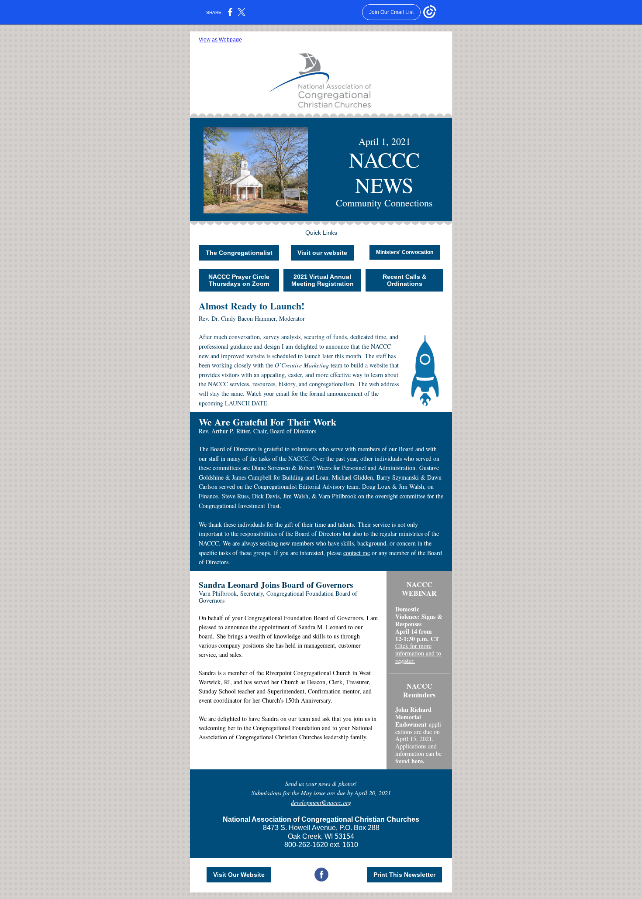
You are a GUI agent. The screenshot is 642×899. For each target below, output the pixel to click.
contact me (356, 553)
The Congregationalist (239, 252)
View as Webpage (220, 40)
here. (418, 760)
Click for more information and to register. (418, 653)
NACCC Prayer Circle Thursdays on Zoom (238, 280)
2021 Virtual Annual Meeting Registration (322, 280)
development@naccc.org (321, 802)
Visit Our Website (239, 874)
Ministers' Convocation (404, 252)
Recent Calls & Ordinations (404, 280)
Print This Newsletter (404, 874)
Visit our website (322, 252)
